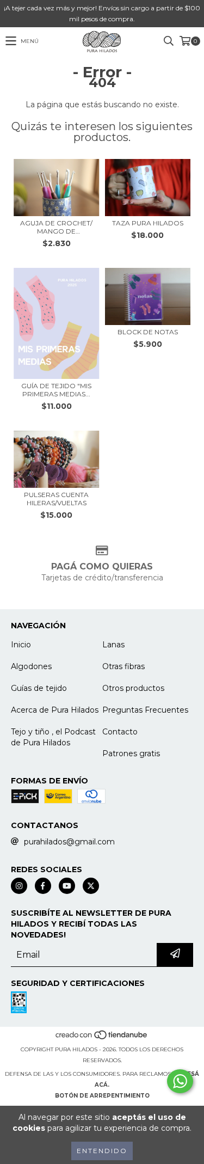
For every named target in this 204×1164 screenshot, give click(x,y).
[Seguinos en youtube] (67, 886)
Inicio (21, 645)
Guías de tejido (39, 688)
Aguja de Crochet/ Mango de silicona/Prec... (56, 227)
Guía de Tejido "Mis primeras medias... (56, 390)
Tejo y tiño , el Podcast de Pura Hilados (53, 737)
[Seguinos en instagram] (19, 886)
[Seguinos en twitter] (91, 886)
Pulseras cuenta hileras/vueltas (56, 499)
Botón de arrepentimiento (102, 1095)
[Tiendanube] (102, 1038)
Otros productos (133, 688)
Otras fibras (123, 666)
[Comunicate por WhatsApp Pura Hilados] (180, 1081)
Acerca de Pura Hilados (54, 710)
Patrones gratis (131, 753)
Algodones (31, 666)
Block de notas (148, 332)
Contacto (120, 732)
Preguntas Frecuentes (145, 710)
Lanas (113, 645)
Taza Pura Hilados (147, 223)
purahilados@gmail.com (69, 842)
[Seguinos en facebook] (43, 886)
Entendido (102, 1151)
